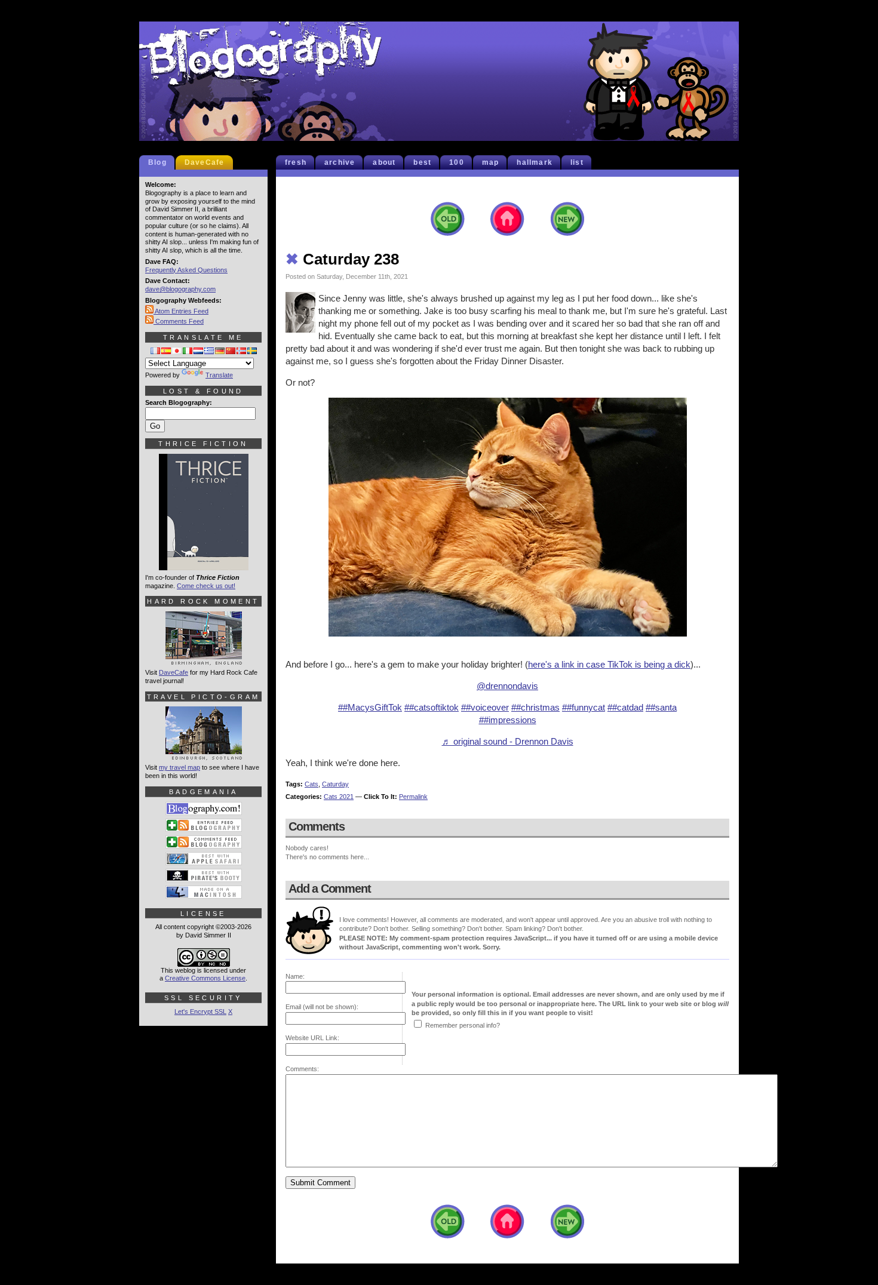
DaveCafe (205, 162)
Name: (295, 976)
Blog (157, 162)
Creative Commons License (205, 978)
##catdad (625, 707)
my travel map (179, 767)
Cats (311, 784)
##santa (661, 707)
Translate (219, 375)
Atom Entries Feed (181, 311)
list (577, 162)
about (384, 162)
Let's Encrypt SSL (200, 1011)
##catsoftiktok (431, 707)
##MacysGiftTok (370, 707)
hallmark (534, 162)
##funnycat (583, 707)
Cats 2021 (339, 796)
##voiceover (485, 707)
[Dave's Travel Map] (203, 754)
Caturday (335, 784)
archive (339, 162)
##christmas (535, 707)
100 (456, 162)
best (422, 162)
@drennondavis (507, 686)
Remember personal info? (462, 1025)
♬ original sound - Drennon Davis (507, 741)
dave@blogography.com (180, 289)
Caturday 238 (342, 259)
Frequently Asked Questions (186, 269)
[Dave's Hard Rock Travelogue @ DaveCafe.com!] (203, 659)
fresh (295, 162)
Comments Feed (179, 321)
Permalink (413, 796)
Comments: (302, 1068)
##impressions (507, 720)
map (490, 162)
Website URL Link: (312, 1037)
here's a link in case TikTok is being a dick (609, 664)
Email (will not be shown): (321, 1006)
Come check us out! (206, 585)
